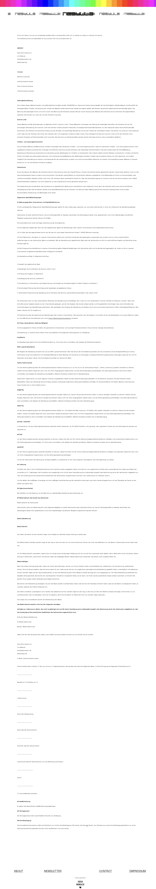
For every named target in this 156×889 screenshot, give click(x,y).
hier (87, 825)
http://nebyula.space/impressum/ (59, 318)
